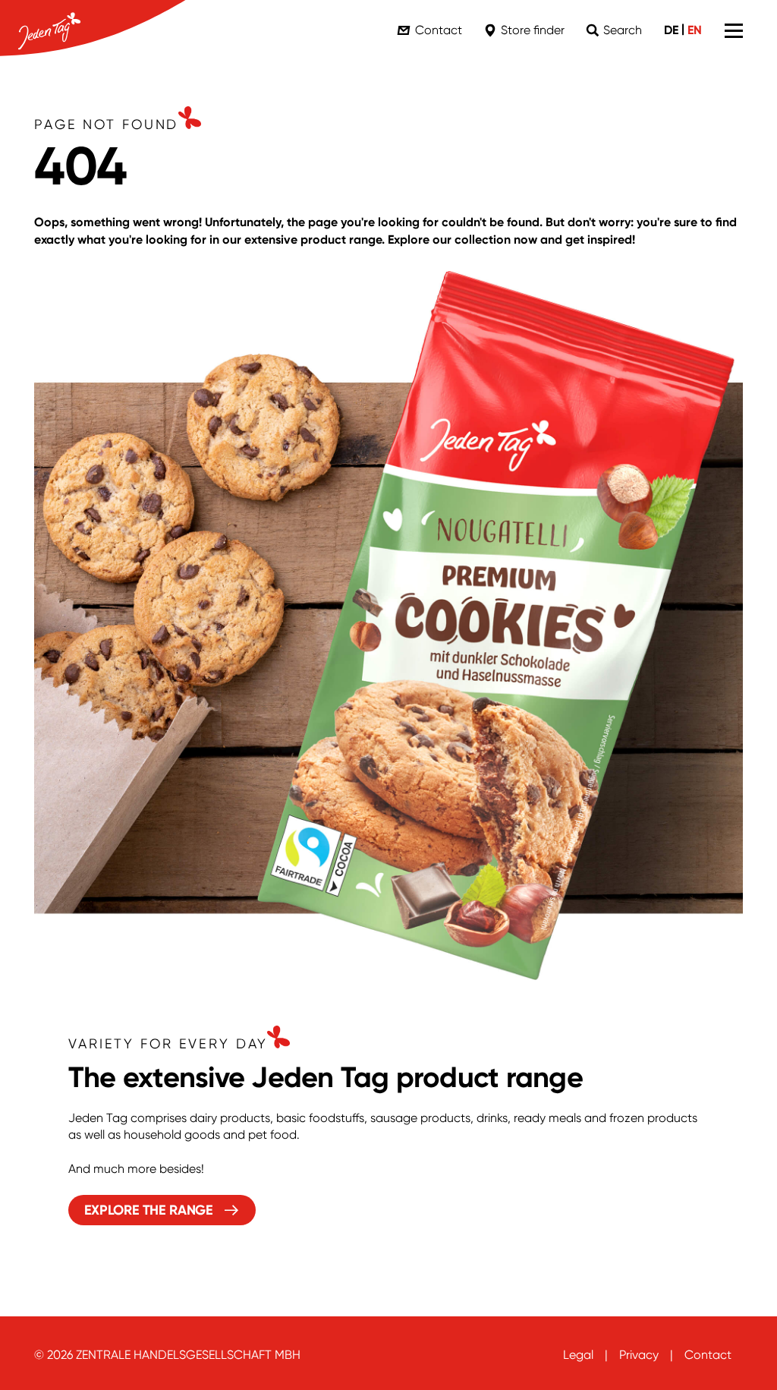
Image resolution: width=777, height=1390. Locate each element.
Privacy (639, 1354)
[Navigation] (734, 30)
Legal (578, 1354)
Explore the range (148, 1210)
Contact (707, 1354)
